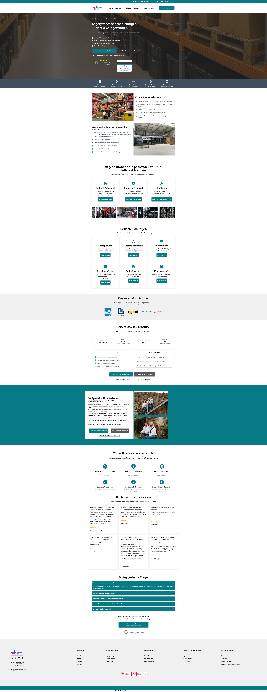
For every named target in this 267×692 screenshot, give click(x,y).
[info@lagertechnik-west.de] (11, 669)
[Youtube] (19, 657)
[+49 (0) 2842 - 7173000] (11, 665)
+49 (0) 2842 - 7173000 (163, 1)
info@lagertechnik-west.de (141, 1)
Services (110, 8)
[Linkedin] (22, 657)
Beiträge (136, 8)
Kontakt (151, 8)
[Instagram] (15, 657)
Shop (145, 8)
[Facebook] (12, 657)
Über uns (128, 8)
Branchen (118, 8)
